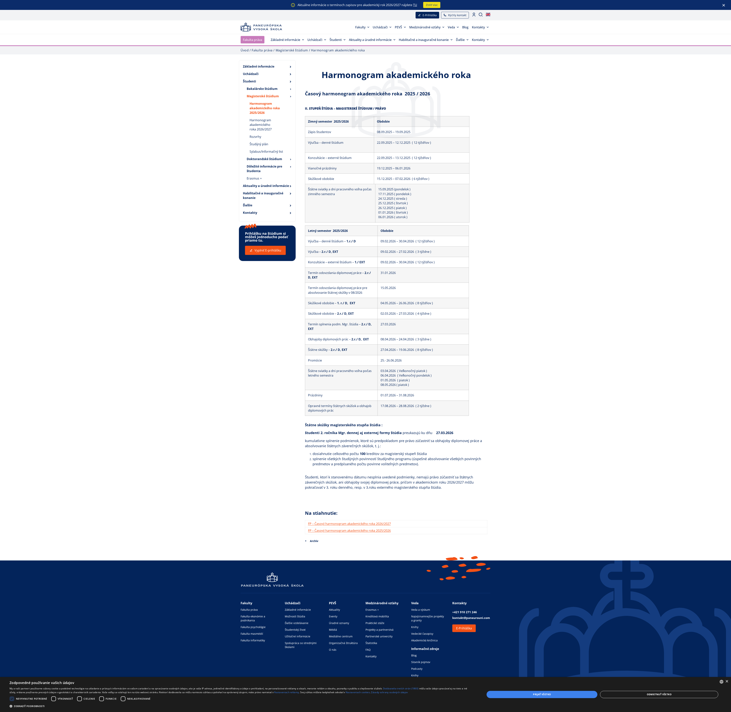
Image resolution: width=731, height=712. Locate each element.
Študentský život (295, 629)
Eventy (333, 616)
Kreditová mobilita (377, 616)
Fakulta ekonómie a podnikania (253, 618)
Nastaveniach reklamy (286, 692)
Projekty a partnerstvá (379, 629)
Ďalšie (460, 40)
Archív (314, 541)
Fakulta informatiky (253, 640)
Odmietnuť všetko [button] (659, 694)
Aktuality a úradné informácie (370, 40)
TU (415, 5)
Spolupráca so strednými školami (301, 645)
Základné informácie (285, 40)
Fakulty (360, 27)
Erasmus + (254, 178)
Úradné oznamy (339, 623)
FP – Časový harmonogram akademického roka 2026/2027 (349, 524)
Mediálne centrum (341, 636)
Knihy (414, 627)
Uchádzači (380, 27)
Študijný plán (259, 144)
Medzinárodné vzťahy (425, 27)
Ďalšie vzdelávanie (296, 623)
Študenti (336, 40)
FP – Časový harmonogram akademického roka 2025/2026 (349, 530)
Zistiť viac (432, 5)
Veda (451, 27)
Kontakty (478, 27)
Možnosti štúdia (295, 616)
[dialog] (365, 694)
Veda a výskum (420, 609)
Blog (465, 27)
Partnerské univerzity (379, 636)
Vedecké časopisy (422, 633)
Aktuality (334, 609)
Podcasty (416, 668)
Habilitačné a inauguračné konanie (424, 40)
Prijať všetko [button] (542, 694)
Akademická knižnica (424, 640)
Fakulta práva (252, 40)
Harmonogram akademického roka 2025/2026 (265, 108)
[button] (240, 706)
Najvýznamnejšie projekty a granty (427, 618)
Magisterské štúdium (263, 96)
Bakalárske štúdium (262, 89)
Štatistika (371, 643)
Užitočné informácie (297, 636)
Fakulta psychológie (253, 627)
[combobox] (721, 682)
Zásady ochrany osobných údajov (389, 692)
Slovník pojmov (420, 662)
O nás (332, 649)
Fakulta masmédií (252, 633)
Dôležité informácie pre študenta (264, 168)
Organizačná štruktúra (343, 643)
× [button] (726, 681)
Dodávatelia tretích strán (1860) (401, 688)
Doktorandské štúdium (264, 159)
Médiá (333, 629)
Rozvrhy (255, 137)
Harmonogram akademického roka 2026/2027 (261, 124)
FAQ (368, 649)
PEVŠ (398, 27)
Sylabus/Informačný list (266, 151)
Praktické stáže (375, 623)
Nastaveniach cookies (358, 692)
